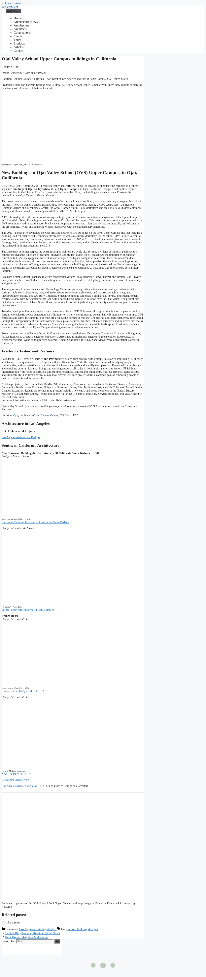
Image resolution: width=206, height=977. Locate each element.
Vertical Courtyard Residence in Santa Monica (28, 609)
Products (19, 43)
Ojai (15, 415)
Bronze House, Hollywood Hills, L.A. (23, 691)
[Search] (57, 941)
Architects (20, 29)
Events (18, 36)
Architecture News (26, 21)
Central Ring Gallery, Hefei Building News (32, 933)
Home (18, 18)
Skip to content (11, 3)
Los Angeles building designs (38, 929)
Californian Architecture (15, 779)
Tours (17, 40)
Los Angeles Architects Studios (19, 785)
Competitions (22, 32)
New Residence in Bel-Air (16, 773)
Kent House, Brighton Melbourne (26, 937)
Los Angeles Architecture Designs (21, 437)
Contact (19, 50)
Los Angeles (42, 415)
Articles (19, 47)
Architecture (21, 25)
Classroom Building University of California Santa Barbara (35, 522)
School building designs (82, 929)
